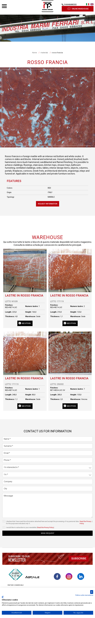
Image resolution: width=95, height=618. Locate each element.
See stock (26, 323)
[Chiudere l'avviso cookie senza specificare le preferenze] (91, 592)
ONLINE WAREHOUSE (80, 9)
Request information (47, 204)
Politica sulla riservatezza (84, 595)
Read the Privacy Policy (85, 522)
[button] (47, 559)
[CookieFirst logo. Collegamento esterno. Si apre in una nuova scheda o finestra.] (3, 597)
